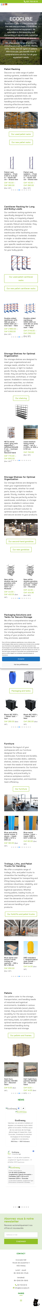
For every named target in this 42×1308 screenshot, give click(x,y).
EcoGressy (20, 1120)
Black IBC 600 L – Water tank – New (11, 716)
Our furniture (21, 789)
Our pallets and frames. (21, 1035)
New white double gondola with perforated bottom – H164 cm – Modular (30, 583)
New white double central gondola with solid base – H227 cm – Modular (10, 583)
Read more (20, 1162)
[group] (21, 1167)
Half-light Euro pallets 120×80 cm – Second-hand (30, 1081)
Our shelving (21, 398)
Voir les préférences (21, 664)
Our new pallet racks (21, 142)
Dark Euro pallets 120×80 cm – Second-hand (10, 1081)
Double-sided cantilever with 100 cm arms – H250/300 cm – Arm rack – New (11, 322)
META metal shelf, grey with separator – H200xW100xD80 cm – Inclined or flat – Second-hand (11, 447)
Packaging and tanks (21, 690)
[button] (11, 336)
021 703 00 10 (32, 1)
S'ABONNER (21, 1241)
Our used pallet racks (21, 134)
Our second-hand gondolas (21, 541)
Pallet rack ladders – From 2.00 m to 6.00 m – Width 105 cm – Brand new (16, 175)
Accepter (21, 659)
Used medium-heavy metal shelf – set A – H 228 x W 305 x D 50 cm (31, 445)
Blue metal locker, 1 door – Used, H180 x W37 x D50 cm (30, 835)
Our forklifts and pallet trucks (21, 914)
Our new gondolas (21, 549)
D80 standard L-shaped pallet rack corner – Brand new (31, 960)
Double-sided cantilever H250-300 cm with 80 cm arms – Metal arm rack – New (31, 322)
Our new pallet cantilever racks (21, 288)
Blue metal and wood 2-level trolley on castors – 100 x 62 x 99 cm (11, 961)
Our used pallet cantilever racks (21, 279)
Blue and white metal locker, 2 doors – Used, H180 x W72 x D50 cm (10, 836)
